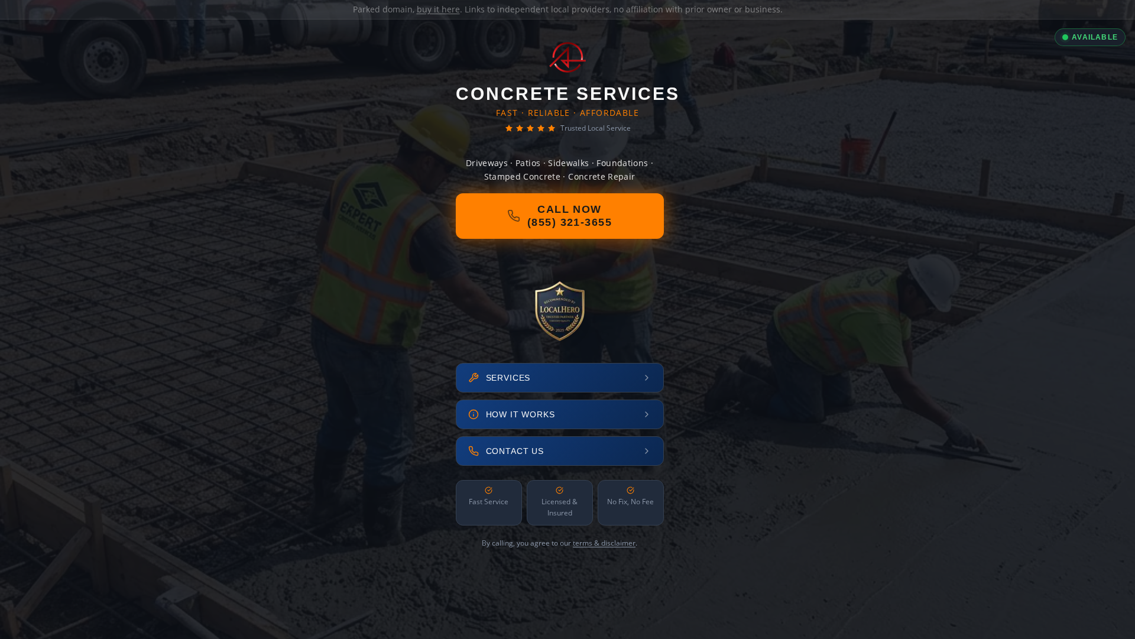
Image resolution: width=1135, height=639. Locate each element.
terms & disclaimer (604, 543)
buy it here (438, 9)
